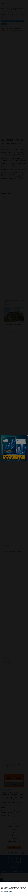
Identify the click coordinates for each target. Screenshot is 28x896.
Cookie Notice (8, 891)
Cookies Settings (14, 893)
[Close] (26, 883)
